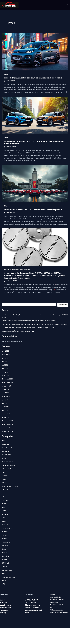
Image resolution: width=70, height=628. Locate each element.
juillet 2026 (6, 354)
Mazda (4, 511)
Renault (4, 549)
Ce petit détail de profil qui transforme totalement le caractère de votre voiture (29, 321)
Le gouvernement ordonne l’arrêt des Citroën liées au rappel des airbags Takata (33, 210)
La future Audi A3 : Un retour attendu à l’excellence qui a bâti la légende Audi (28, 328)
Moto (3, 518)
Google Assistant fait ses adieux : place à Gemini (18, 331)
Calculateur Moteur (8, 465)
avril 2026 (5, 365)
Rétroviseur (6, 556)
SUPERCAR (5, 563)
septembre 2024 (7, 431)
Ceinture (5, 476)
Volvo (4, 580)
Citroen (6, 74)
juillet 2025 (6, 396)
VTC (3, 584)
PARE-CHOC (6, 525)
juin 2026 (5, 358)
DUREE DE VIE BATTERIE (10, 486)
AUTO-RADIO (6, 455)
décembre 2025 (7, 379)
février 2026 (6, 372)
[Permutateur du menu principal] (68, 5)
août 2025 (5, 393)
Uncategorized (7, 570)
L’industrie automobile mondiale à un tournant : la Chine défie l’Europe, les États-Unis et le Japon (34, 324)
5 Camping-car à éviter (32, 605)
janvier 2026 (6, 375)
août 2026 (5, 351)
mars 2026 (5, 368)
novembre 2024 (7, 424)
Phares (4, 538)
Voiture (4, 573)
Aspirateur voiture (8, 448)
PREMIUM (5, 545)
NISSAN (4, 521)
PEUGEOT (5, 535)
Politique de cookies (57, 610)
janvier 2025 (6, 417)
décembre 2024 (7, 421)
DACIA (4, 483)
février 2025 (6, 414)
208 (3, 441)
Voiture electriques (8, 577)
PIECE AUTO (27, 269)
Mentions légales (55, 597)
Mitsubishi (5, 514)
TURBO (4, 566)
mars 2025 (5, 410)
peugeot (4, 532)
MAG (3, 507)
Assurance (5, 451)
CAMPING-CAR (7, 469)
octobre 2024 (6, 428)
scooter (4, 559)
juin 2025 (5, 400)
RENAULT (5, 552)
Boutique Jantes (9, 269)
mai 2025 (5, 403)
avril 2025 (5, 407)
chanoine (3, 600)
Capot (4, 472)
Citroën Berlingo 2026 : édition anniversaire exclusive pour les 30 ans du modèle (33, 78)
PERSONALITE (6, 528)
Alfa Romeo (6, 444)
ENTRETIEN (5, 490)
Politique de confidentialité (59, 612)
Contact (52, 595)
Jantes (21, 269)
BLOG (4, 458)
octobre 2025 (6, 386)
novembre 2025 (7, 382)
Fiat (3, 493)
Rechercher (5, 301)
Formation (5, 500)
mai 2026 (5, 361)
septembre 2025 (7, 389)
